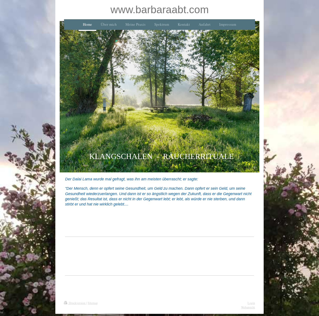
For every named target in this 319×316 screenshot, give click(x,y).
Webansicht (248, 307)
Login (251, 303)
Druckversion (77, 303)
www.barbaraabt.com (159, 9)
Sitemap (93, 303)
